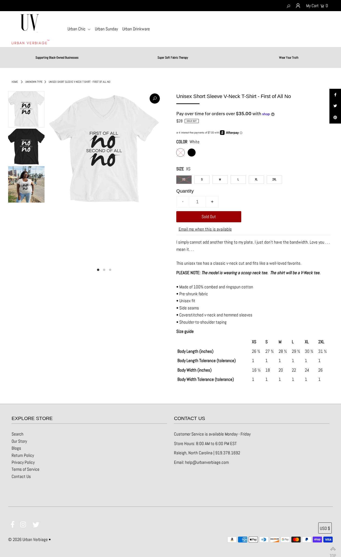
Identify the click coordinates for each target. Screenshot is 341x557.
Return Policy (23, 455)
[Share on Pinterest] (335, 118)
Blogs (16, 448)
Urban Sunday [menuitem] (106, 29)
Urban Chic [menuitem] (77, 29)
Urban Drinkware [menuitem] (136, 29)
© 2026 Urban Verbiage (28, 539)
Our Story (19, 441)
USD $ (325, 528)
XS (183, 179)
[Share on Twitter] (335, 106)
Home (15, 82)
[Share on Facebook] (335, 94)
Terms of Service (25, 469)
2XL (274, 179)
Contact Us (21, 476)
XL (256, 179)
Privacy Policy (23, 462)
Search (17, 434)
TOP (332, 548)
